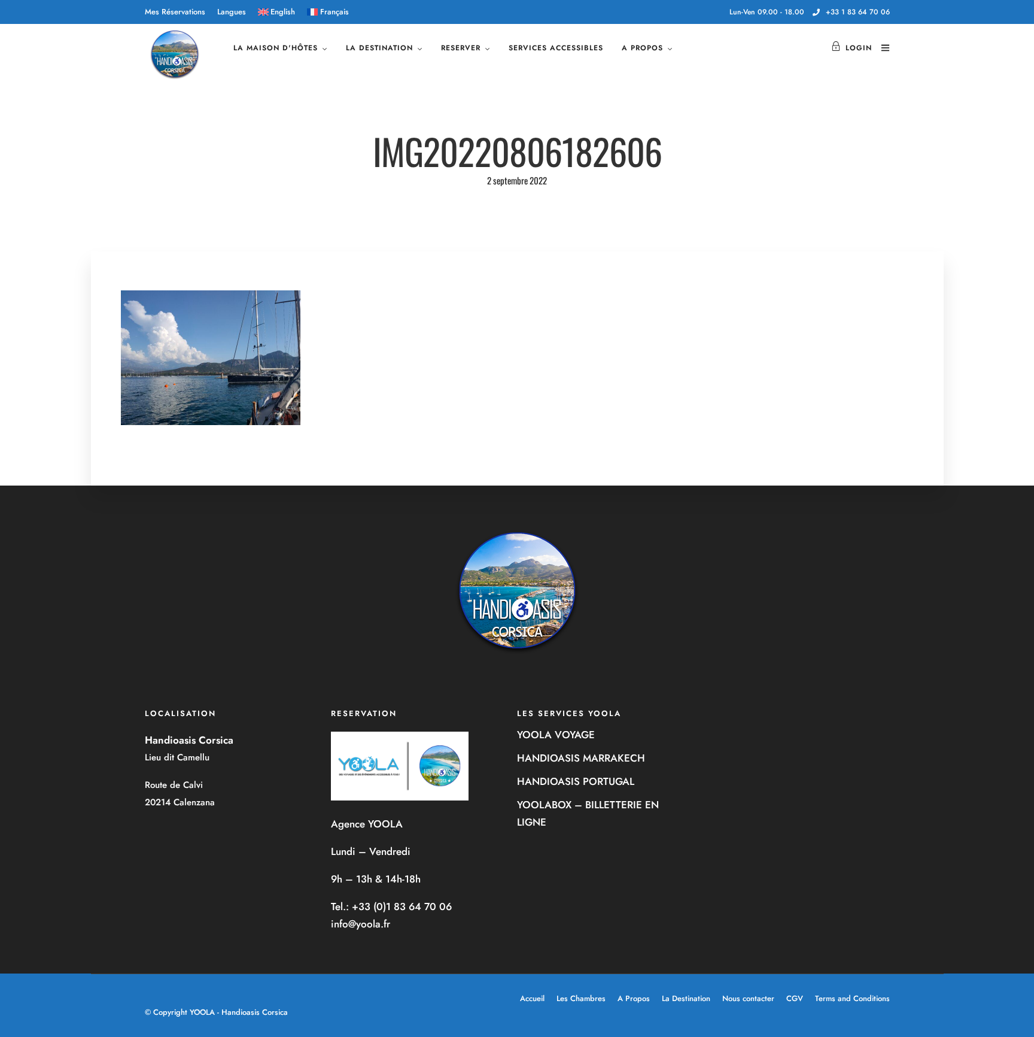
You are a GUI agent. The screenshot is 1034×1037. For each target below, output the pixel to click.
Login (859, 48)
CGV (794, 998)
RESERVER (460, 48)
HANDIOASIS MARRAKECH (581, 758)
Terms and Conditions (852, 998)
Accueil (532, 998)
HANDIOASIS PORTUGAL (575, 781)
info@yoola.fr (360, 924)
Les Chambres (581, 998)
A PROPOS (642, 48)
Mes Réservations (175, 11)
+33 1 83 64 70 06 (858, 12)
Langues (231, 11)
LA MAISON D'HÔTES (275, 48)
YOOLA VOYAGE (556, 734)
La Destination (686, 998)
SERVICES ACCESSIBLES (556, 48)
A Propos (634, 998)
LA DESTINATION (379, 48)
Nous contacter (748, 998)
